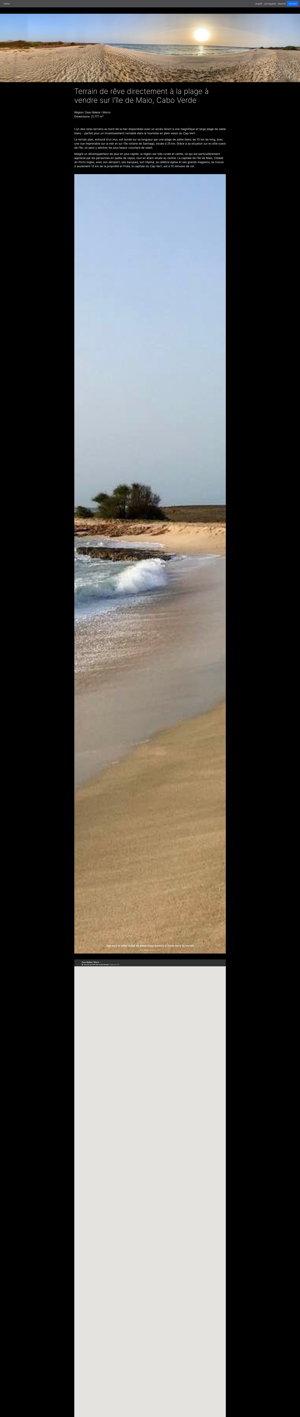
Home (7, 3)
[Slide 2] (146, 950)
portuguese (270, 3)
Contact (293, 3)
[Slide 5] (158, 950)
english (258, 3)
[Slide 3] (150, 950)
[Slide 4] (154, 950)
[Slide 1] (141, 950)
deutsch (282, 3)
